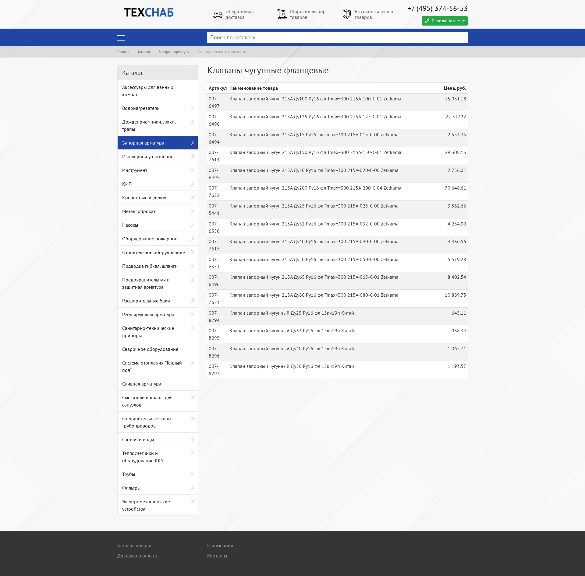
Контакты (217, 556)
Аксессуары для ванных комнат (147, 90)
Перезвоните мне (448, 20)
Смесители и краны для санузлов (147, 401)
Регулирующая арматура (148, 314)
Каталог (144, 51)
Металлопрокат (138, 211)
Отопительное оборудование (153, 252)
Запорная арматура (174, 51)
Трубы (128, 474)
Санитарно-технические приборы (148, 331)
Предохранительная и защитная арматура (146, 283)
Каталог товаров (135, 545)
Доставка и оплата (137, 556)
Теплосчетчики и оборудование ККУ (143, 456)
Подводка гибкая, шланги (150, 266)
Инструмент (134, 170)
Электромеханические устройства (146, 505)
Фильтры (131, 488)
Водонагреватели (141, 108)
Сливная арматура (141, 384)
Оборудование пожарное (149, 239)
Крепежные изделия (144, 197)
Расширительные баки (146, 301)
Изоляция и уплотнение (147, 156)
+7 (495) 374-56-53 (437, 8)
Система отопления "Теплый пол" (152, 366)
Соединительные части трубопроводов (146, 422)
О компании (220, 545)
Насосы (130, 225)
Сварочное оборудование (150, 349)
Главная (123, 51)
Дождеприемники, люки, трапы (149, 125)
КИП (127, 184)
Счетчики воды (138, 439)
